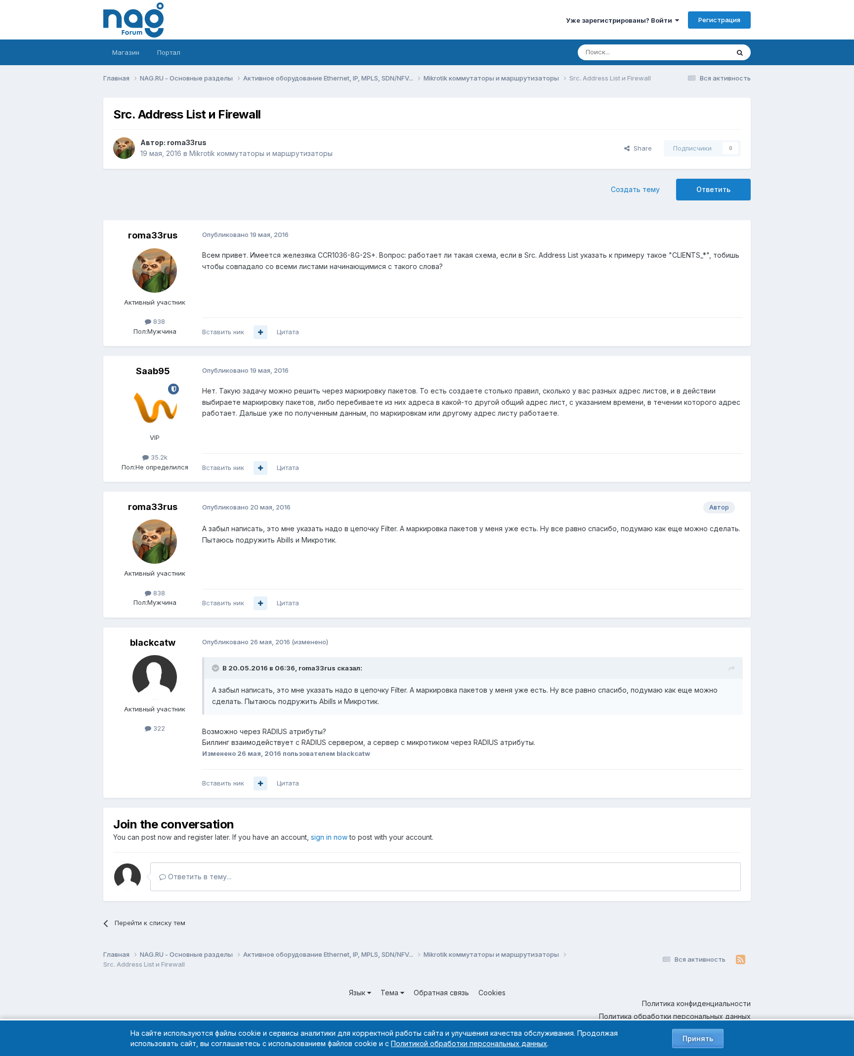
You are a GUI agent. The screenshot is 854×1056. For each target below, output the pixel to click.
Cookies (492, 992)
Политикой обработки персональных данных (469, 1043)
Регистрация (719, 20)
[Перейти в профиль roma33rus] (124, 148)
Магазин (125, 52)
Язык (358, 992)
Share (641, 148)
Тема (390, 992)
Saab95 (153, 371)
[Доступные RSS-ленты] (740, 960)
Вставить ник (223, 332)
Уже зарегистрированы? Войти (620, 20)
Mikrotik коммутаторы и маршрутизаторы (261, 153)
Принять (698, 1038)
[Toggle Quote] (216, 668)
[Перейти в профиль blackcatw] (154, 677)
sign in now (329, 837)
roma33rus (187, 142)
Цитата (288, 332)
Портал (168, 52)
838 (158, 321)
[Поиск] (740, 52)
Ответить (713, 189)
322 (158, 728)
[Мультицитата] (260, 332)
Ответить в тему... (198, 876)
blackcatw (152, 642)
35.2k (158, 457)
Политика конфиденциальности (696, 1003)
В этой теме (698, 52)
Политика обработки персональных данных (675, 1016)
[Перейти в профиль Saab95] (154, 406)
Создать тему (635, 189)
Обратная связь (441, 992)
